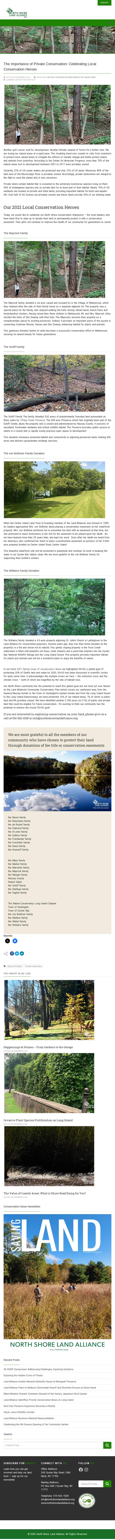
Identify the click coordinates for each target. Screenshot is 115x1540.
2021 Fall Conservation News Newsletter (65, 77)
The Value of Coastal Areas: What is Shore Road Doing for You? (45, 1193)
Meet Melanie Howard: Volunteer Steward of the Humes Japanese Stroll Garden (45, 1393)
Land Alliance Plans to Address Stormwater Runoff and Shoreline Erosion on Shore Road (50, 1387)
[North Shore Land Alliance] (18, 12)
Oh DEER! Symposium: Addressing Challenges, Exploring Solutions (38, 1369)
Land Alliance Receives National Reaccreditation (29, 1418)
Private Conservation (33, 966)
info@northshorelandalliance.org (55, 718)
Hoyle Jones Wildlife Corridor (19, 1412)
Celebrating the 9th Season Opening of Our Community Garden (36, 1424)
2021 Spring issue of (39, 669)
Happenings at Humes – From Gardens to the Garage (38, 1047)
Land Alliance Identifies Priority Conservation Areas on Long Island (39, 1400)
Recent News (90, 77)
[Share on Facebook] (12, 953)
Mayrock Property (15, 966)
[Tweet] (17, 953)
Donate (104, 3)
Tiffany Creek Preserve (32, 420)
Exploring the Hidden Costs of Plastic (23, 1375)
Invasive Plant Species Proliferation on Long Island (38, 1120)
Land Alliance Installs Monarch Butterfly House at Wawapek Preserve (40, 1381)
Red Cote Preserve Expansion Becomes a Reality (29, 1406)
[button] (54, 269)
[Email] (22, 953)
